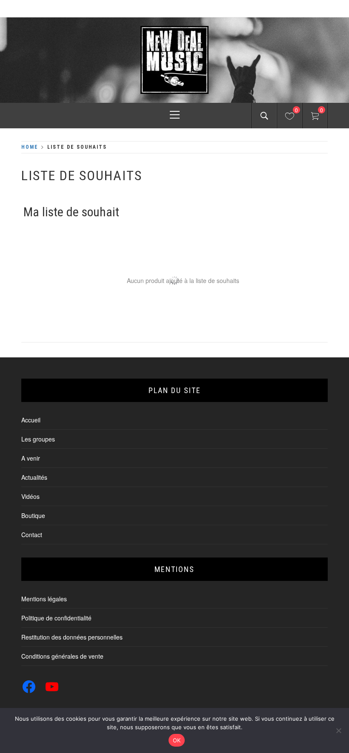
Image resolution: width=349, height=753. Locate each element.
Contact (31, 534)
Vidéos (30, 496)
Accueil (30, 420)
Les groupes (38, 439)
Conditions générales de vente (62, 656)
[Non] (338, 730)
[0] (289, 117)
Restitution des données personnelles (72, 637)
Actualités (34, 477)
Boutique (33, 515)
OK (177, 740)
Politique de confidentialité (56, 618)
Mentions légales (44, 598)
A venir (30, 458)
